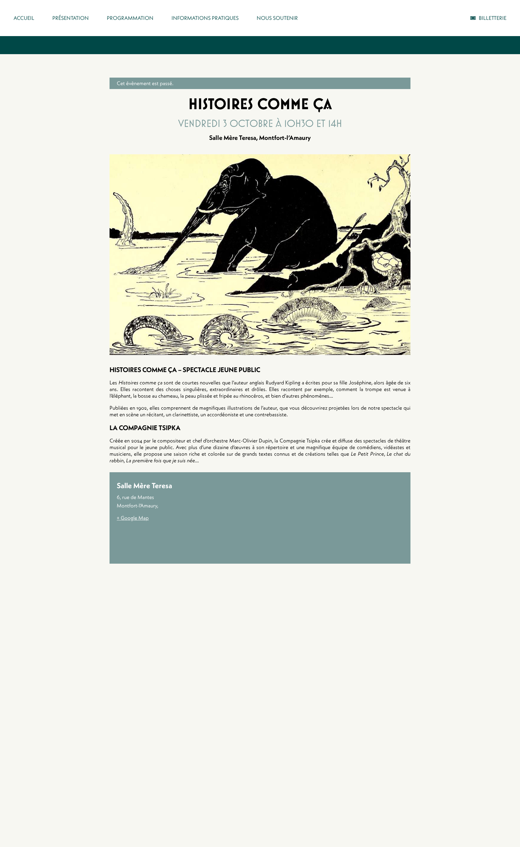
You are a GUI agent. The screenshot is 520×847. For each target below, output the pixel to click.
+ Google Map (133, 518)
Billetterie (492, 18)
